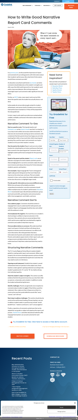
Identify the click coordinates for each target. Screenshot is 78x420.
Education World (57, 86)
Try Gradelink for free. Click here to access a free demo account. (40, 322)
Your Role (37, 5)
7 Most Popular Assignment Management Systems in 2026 (19, 388)
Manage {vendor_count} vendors (55, 416)
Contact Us (54, 357)
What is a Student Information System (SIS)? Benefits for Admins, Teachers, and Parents (19, 376)
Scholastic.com (12, 129)
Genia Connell (25, 129)
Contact (57, 1)
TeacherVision (17, 312)
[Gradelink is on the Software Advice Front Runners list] (52, 382)
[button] (75, 403)
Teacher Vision (56, 92)
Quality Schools (57, 90)
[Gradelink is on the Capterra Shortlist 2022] (52, 376)
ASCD (16, 97)
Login (67, 1)
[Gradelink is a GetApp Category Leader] (63, 376)
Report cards (33, 158)
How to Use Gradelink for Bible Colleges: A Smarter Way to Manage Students (19, 394)
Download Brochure (55, 336)
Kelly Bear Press (57, 88)
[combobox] (60, 172)
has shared (33, 83)
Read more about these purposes (69, 416)
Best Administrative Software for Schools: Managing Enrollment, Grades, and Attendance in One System (19, 368)
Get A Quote (57, 5)
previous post (14, 72)
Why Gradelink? (27, 5)
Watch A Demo (71, 6)
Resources (46, 5)
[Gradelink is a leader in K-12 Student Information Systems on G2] (58, 376)
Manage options (62, 411)
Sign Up (51, 193)
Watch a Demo (22, 336)
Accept (61, 407)
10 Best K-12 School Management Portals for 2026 (19, 382)
